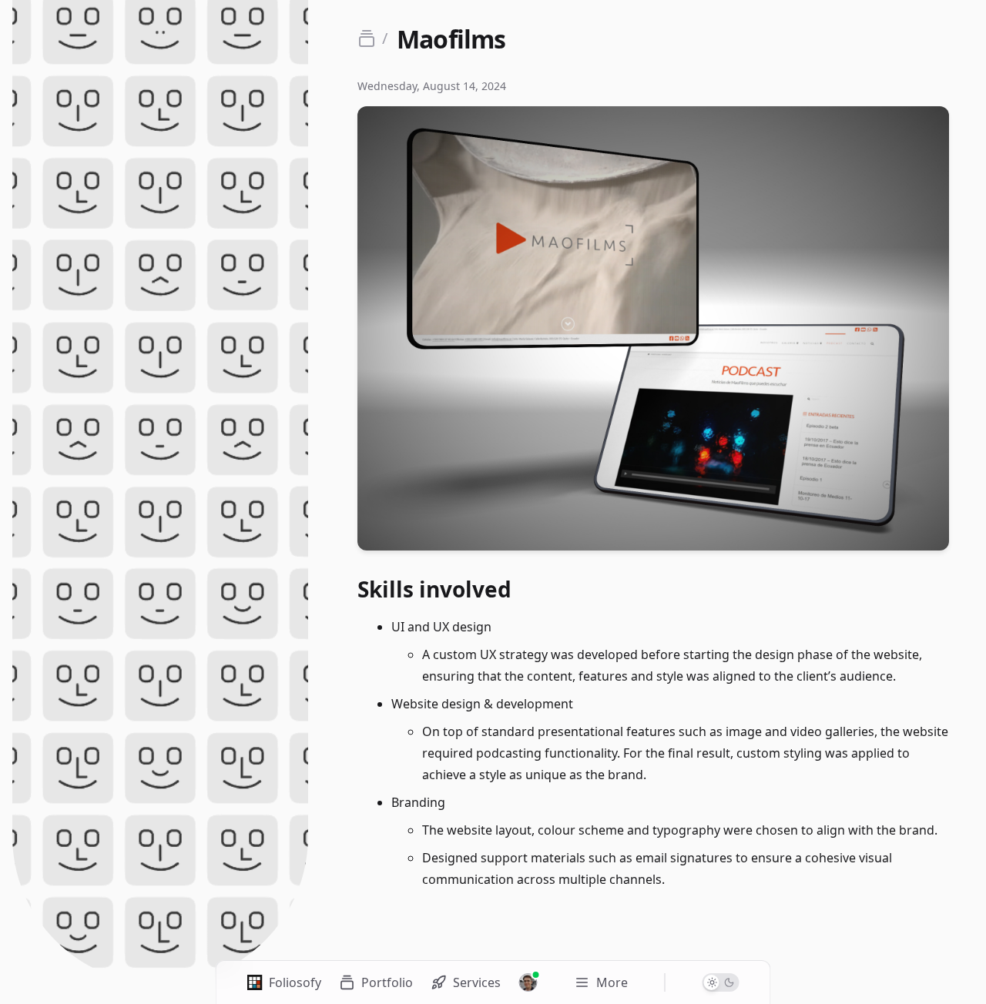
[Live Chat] (528, 982)
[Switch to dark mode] (721, 982)
